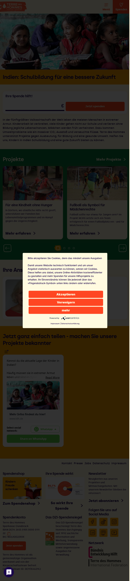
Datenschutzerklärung (70, 323)
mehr (66, 310)
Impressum (55, 323)
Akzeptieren (65, 294)
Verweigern (66, 302)
